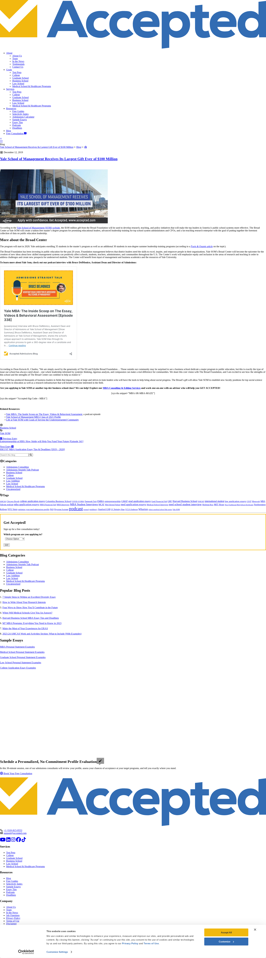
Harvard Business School (185, 501)
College (16, 75)
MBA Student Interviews (84, 504)
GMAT (124, 501)
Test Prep (16, 72)
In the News (18, 61)
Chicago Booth (13, 501)
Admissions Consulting (17, 467)
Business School (20, 80)
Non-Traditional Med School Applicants (239, 505)
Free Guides (18, 111)
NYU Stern (12, 509)
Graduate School (20, 78)
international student (214, 501)
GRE (170, 501)
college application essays (32, 501)
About (9, 53)
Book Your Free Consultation (17, 773)
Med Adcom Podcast (112, 505)
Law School (18, 83)
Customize (224, 941)
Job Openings (13, 915)
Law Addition (13, 481)
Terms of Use (12, 921)
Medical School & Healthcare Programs (31, 86)
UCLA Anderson (131, 510)
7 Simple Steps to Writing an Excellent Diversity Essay (29, 597)
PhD (52, 509)
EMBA (100, 501)
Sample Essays (19, 119)
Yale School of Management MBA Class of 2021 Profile (33, 417)
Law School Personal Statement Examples (20, 662)
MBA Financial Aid (48, 504)
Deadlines (17, 128)
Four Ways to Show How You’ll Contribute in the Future (30, 607)
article (202, 246)
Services (10, 89)
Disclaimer (11, 923)
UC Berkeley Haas (118, 509)
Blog (8, 130)
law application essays (235, 501)
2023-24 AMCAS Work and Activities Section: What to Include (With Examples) (41, 633)
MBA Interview (63, 505)
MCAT (101, 504)
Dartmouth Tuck (91, 501)
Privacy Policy (13, 918)
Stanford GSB (104, 509)
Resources (11, 108)
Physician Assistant (61, 509)
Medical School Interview (157, 504)
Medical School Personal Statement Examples (22, 652)
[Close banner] (255, 930)
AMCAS (3, 501)
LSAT (249, 501)
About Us (17, 55)
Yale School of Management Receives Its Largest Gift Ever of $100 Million (36, 147)
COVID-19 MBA (78, 501)
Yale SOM (5, 433)
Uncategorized (13, 489)
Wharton (143, 509)
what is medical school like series (160, 509)
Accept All (226, 932)
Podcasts (16, 125)
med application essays (133, 504)
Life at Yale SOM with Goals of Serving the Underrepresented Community (42, 419)
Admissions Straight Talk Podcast (22, 469)
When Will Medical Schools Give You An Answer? (27, 612)
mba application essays (26, 504)
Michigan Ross (207, 505)
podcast (76, 508)
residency (93, 509)
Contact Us (17, 67)
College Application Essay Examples (18, 667)
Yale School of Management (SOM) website (38, 227)
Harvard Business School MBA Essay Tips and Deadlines (30, 618)
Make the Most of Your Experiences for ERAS (25, 628)
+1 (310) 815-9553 (13, 830)
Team (15, 58)
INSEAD (201, 501)
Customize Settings (57, 952)
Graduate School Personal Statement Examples (23, 657)
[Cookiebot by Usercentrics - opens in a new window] (26, 952)
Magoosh (256, 501)
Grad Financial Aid (159, 501)
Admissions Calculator (23, 117)
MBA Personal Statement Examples (17, 647)
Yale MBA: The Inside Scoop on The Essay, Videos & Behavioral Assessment (44, 414)
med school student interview (185, 504)
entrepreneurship (113, 501)
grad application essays (139, 501)
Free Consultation (15, 133)
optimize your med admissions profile (33, 509)
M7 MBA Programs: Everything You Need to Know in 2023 (31, 623)
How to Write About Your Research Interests (24, 602)
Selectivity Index (20, 114)
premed (86, 509)
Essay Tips (17, 122)
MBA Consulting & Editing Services (122, 388)
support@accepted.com (15, 833)
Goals (9, 69)
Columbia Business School (58, 501)
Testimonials (18, 64)
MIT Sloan (219, 504)
